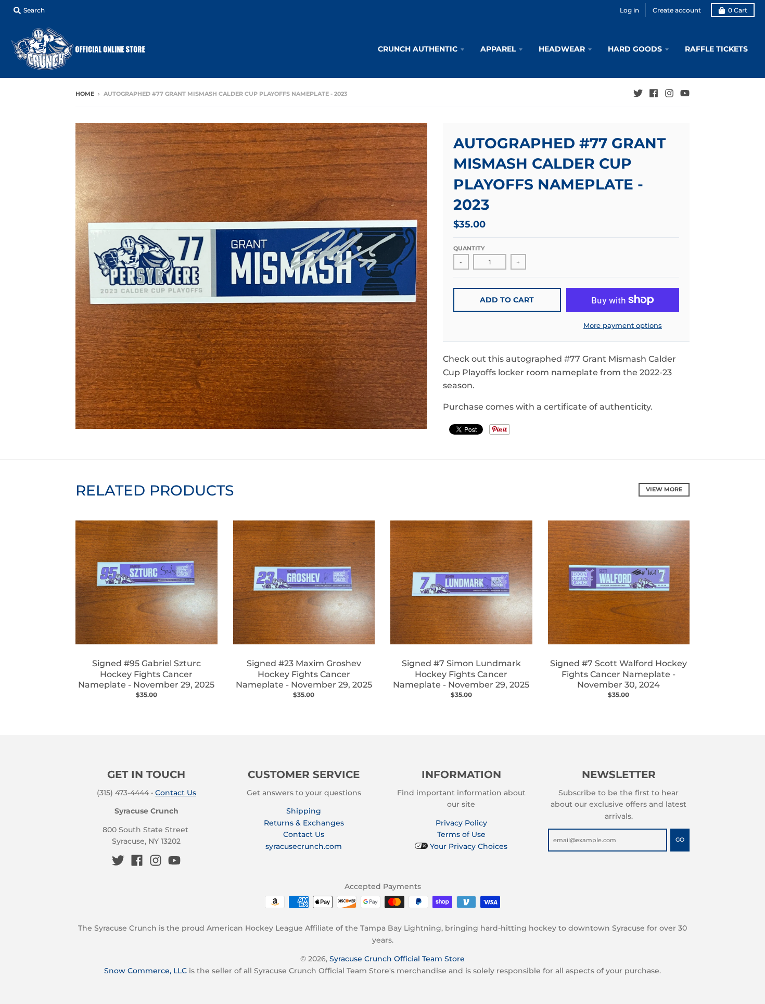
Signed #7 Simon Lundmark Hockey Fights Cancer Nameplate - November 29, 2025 (461, 674)
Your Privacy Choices (467, 846)
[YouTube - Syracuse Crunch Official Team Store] (685, 93)
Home (84, 93)
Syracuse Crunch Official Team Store (397, 958)
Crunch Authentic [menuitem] (417, 49)
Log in (629, 10)
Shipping (303, 811)
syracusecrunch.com (303, 846)
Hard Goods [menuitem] (635, 49)
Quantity (468, 248)
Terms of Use (461, 834)
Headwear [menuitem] (562, 49)
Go (679, 839)
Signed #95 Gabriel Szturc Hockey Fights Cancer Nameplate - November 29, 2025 (146, 674)
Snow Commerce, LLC (145, 970)
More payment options (622, 325)
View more (664, 489)
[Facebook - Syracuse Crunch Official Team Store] (653, 93)
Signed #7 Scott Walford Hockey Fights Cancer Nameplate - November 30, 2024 (618, 674)
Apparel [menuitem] (498, 49)
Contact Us (175, 792)
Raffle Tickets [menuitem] (716, 49)
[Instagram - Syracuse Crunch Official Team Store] (669, 93)
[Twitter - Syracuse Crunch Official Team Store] (638, 93)
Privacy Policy (461, 823)
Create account (677, 10)
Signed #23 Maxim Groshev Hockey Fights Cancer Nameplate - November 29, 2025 (304, 674)
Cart (737, 10)
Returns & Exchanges (304, 823)
